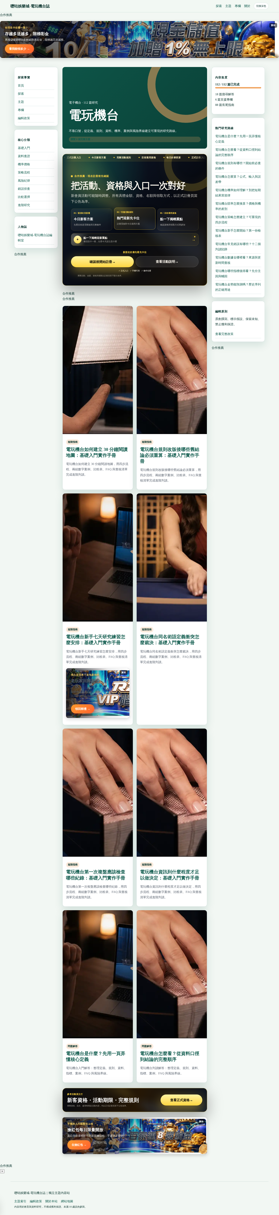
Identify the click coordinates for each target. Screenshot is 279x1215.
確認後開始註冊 (102, 262)
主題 (228, 6)
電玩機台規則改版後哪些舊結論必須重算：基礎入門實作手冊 (169, 455)
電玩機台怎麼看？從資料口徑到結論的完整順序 (238, 152)
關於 (247, 6)
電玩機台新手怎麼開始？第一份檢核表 (238, 233)
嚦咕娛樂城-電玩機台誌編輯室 (35, 237)
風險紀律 (24, 180)
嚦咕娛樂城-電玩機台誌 (30, 6)
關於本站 (51, 1201)
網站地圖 (67, 1201)
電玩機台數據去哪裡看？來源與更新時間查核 (238, 260)
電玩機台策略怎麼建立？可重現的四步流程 (238, 219)
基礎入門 (24, 148)
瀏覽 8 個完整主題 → (82, 139)
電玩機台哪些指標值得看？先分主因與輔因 (238, 273)
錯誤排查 (24, 188)
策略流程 (24, 172)
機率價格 (24, 164)
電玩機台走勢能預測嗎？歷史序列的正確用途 (238, 287)
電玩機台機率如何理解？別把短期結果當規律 (238, 192)
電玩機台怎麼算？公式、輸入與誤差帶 (238, 179)
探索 (219, 6)
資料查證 (24, 156)
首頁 (21, 85)
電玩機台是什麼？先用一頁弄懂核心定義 (238, 138)
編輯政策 (24, 118)
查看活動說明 (167, 262)
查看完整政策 (224, 333)
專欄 (238, 6)
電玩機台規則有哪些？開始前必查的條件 (238, 165)
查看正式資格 (181, 1100)
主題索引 (20, 1201)
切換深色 (261, 6)
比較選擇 (24, 197)
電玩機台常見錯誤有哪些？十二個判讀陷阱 (238, 246)
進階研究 (24, 205)
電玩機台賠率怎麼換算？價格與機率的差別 (238, 206)
